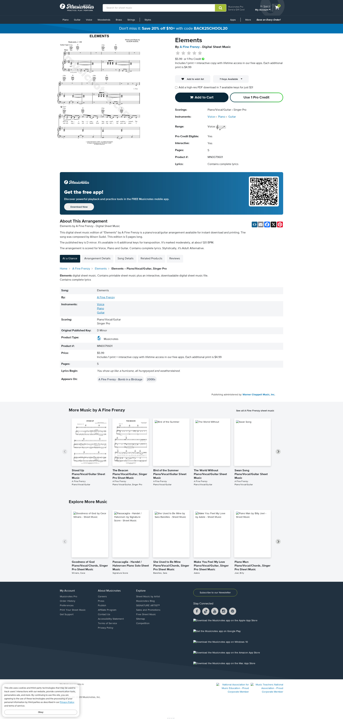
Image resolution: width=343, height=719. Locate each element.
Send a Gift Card (236, 9)
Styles (148, 20)
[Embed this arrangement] (254, 224)
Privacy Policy (105, 628)
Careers (102, 596)
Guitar (77, 20)
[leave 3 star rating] (189, 53)
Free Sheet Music (146, 614)
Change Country (68, 690)
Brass (119, 20)
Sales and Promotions (148, 610)
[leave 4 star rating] (194, 53)
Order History (67, 601)
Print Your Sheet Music (73, 610)
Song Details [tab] (125, 258)
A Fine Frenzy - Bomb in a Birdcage (120, 379)
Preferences (67, 605)
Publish (102, 605)
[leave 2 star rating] (183, 53)
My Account (262, 9)
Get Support (66, 614)
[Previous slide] (64, 451)
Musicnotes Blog (145, 601)
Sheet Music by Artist (148, 596)
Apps (233, 20)
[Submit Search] (220, 7)
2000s (151, 379)
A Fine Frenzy (190, 47)
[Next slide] (278, 451)
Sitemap (140, 619)
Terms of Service (107, 623)
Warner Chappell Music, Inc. (259, 394)
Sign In (267, 6)
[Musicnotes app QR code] (264, 193)
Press (101, 601)
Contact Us (104, 614)
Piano (66, 20)
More (249, 21)
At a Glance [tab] (70, 258)
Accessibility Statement (111, 619)
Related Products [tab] (151, 258)
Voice (89, 20)
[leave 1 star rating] (178, 53)
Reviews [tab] (174, 258)
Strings (131, 20)
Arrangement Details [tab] (97, 258)
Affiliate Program (107, 610)
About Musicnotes (109, 590)
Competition (143, 623)
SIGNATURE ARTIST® (148, 605)
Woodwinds (104, 20)
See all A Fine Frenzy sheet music (255, 410)
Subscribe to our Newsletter (215, 592)
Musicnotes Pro (235, 7)
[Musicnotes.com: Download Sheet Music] (77, 7)
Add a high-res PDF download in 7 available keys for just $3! (216, 87)
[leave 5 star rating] (200, 53)
